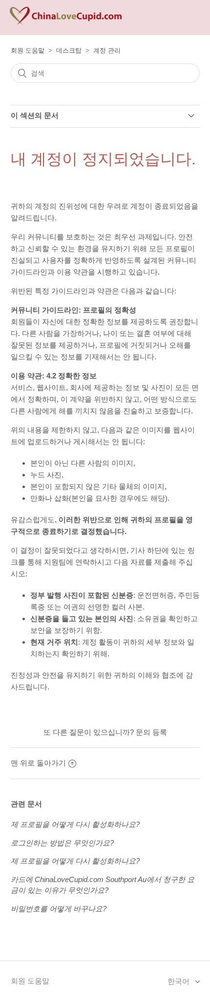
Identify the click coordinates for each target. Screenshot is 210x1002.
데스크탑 (69, 50)
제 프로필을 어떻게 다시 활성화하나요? (75, 824)
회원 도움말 (27, 50)
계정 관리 (107, 50)
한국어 (179, 981)
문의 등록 (151, 732)
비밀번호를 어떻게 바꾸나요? (58, 908)
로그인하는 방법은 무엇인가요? (62, 843)
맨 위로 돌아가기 (38, 763)
